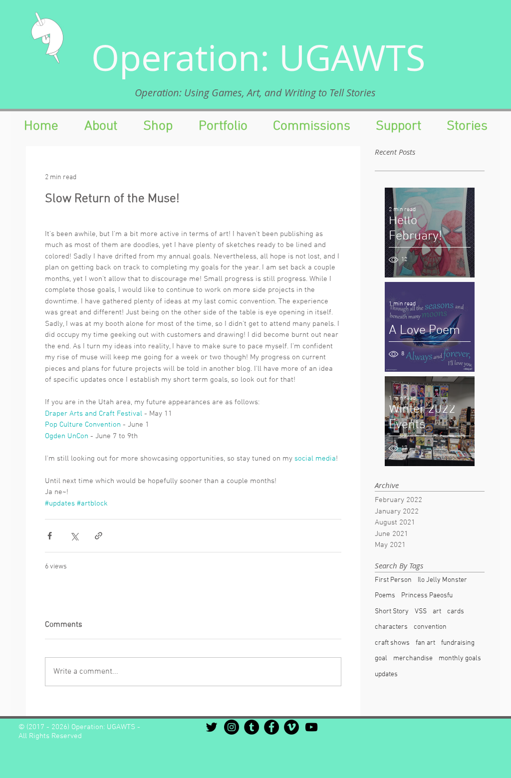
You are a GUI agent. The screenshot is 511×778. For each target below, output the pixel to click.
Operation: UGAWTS (258, 57)
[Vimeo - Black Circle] (291, 727)
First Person (393, 580)
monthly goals (460, 658)
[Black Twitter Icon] (211, 727)
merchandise (413, 658)
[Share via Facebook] (49, 535)
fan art (425, 643)
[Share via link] (98, 535)
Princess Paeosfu (427, 595)
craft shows (392, 643)
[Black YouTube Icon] (311, 727)
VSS (421, 611)
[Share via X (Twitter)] (74, 535)
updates (386, 674)
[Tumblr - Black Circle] (251, 727)
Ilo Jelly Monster (442, 580)
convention (430, 627)
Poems (385, 595)
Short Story (392, 611)
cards (455, 611)
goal (381, 658)
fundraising (458, 643)
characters (391, 627)
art (437, 611)
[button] (398, 126)
